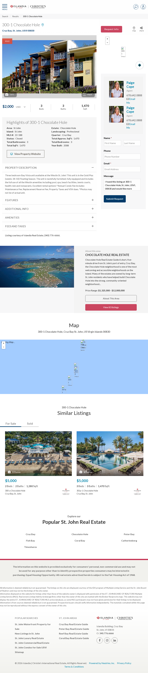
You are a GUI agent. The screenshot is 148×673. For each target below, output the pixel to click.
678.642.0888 (134, 95)
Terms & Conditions (74, 666)
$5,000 (11, 480)
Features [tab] (11, 200)
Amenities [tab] (12, 217)
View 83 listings (111, 307)
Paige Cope (130, 84)
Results (15, 16)
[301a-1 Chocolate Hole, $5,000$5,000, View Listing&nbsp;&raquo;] (64, 390)
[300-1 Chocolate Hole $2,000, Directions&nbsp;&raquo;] (123, 52)
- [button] (107, 43)
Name (108, 138)
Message (108, 176)
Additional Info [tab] (16, 208)
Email (107, 163)
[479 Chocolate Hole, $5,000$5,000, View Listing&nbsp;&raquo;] (83, 345)
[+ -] (123, 52)
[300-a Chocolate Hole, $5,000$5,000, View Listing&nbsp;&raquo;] (76, 372)
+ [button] (107, 39)
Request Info (111, 29)
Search (5, 16)
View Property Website (27, 153)
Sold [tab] (30, 423)
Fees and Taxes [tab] (15, 226)
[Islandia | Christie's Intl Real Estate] (27, 9)
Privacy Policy (124, 663)
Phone (107, 150)
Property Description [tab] (21, 167)
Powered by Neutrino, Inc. (102, 663)
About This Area (111, 298)
